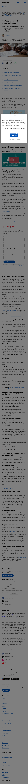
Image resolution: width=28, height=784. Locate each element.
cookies (10, 119)
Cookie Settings (14, 133)
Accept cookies (14, 135)
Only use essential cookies (14, 139)
